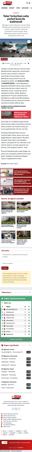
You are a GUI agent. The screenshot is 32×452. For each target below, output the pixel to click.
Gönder (5, 268)
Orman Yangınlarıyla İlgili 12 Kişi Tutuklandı (7, 225)
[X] (16, 409)
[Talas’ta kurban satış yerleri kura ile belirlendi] (16, 48)
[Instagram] (19, 409)
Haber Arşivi (6, 426)
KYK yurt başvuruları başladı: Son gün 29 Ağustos (7, 212)
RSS (5, 442)
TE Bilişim (20, 447)
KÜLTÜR (11, 435)
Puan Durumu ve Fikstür (10, 421)
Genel (4, 431)
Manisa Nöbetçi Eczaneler (10, 414)
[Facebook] (13, 409)
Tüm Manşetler (7, 423)
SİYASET (11, 8)
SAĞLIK (5, 435)
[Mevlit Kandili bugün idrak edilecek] (24, 205)
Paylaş (5, 59)
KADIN (20, 433)
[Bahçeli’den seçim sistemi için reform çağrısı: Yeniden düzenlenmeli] (24, 235)
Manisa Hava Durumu (9, 415)
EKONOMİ (25, 8)
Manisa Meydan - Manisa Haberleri (11, 451)
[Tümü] (30, 292)
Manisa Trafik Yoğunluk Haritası (12, 419)
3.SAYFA (5, 433)
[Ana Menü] (29, 3)
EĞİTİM (26, 433)
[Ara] (27, 3)
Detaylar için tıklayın (16, 339)
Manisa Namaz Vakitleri (10, 417)
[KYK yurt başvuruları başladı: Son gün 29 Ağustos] (8, 205)
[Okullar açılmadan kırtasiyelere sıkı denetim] (24, 220)
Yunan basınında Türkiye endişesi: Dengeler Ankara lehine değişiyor (8, 241)
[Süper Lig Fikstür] (30, 345)
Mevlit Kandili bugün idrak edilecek (22, 211)
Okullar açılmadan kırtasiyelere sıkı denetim (22, 226)
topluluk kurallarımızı (18, 273)
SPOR (18, 8)
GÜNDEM (4, 8)
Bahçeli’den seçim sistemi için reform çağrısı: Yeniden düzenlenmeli (22, 242)
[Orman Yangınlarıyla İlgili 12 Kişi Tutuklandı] (8, 220)
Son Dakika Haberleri (9, 425)
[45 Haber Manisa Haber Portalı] (7, 3)
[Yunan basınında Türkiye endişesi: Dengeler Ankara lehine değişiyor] (8, 235)
